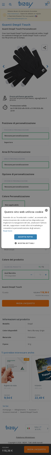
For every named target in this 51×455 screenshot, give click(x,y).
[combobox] (46, 210)
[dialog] (25, 227)
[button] (25, 243)
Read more (7, 231)
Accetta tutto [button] (25, 237)
